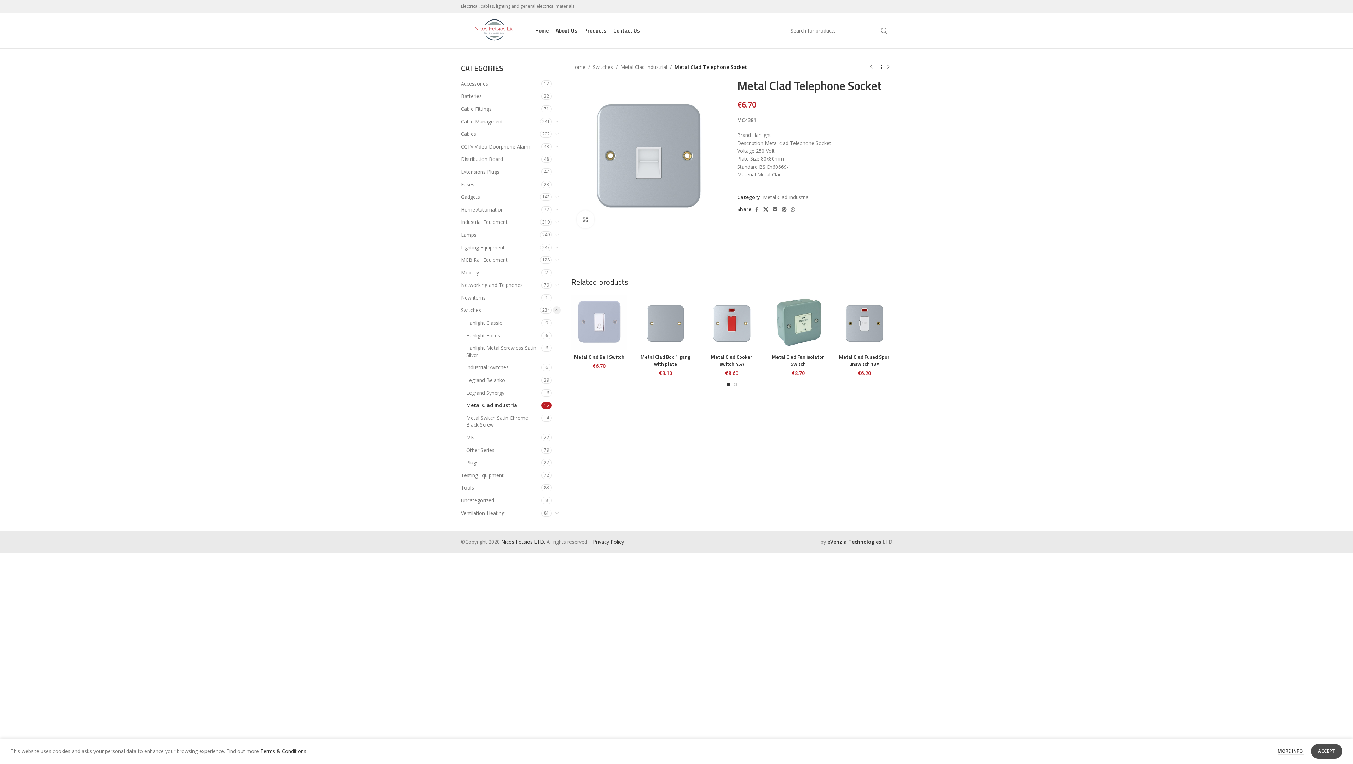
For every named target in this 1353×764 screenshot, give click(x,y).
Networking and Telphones (492, 285)
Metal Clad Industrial (492, 405)
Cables (468, 134)
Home (578, 67)
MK (470, 437)
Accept (1326, 751)
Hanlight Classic (484, 322)
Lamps (468, 234)
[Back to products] (879, 67)
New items (473, 297)
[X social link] (765, 209)
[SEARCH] (884, 31)
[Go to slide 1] (728, 384)
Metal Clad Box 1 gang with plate (665, 360)
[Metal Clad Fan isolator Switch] (798, 323)
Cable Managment (482, 121)
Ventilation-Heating (482, 513)
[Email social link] (775, 209)
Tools (467, 487)
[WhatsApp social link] (793, 209)
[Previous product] (871, 67)
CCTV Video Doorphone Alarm (495, 146)
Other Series (480, 450)
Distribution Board (482, 159)
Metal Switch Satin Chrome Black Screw (497, 421)
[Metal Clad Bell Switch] (599, 323)
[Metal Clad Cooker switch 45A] (732, 323)
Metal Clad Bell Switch (599, 356)
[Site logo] (494, 30)
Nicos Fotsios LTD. (524, 541)
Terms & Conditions (283, 751)
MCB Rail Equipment (484, 259)
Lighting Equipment (483, 247)
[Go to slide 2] (735, 384)
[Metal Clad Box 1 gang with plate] (666, 323)
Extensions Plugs (480, 171)
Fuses (467, 184)
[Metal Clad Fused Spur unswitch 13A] (864, 323)
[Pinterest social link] (784, 209)
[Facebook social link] (757, 209)
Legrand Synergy (485, 392)
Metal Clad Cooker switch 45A (731, 360)
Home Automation (482, 209)
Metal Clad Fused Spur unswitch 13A (864, 360)
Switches (471, 310)
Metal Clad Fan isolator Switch (798, 360)
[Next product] (888, 67)
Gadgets (470, 196)
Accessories (474, 83)
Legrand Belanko (485, 380)
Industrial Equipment (484, 222)
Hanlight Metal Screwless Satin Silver (501, 351)
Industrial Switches (487, 367)
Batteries (471, 96)
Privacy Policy (608, 541)
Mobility (470, 272)
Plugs (472, 462)
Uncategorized (477, 500)
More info (1291, 751)
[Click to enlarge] (585, 219)
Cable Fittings (476, 108)
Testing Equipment (482, 475)
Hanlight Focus (483, 335)
